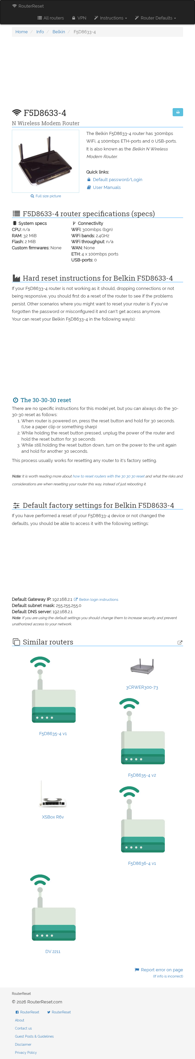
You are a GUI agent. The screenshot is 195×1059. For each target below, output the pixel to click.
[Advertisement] (97, 75)
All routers (53, 17)
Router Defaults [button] (157, 17)
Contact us (23, 1028)
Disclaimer (23, 1044)
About (19, 1020)
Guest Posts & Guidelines (34, 1036)
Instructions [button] (112, 17)
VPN (81, 17)
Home (21, 31)
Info (40, 31)
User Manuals (106, 187)
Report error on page (161, 972)
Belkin (59, 31)
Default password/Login (117, 179)
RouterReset (30, 6)
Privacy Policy (26, 1052)
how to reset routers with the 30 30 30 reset (108, 476)
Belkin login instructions (98, 599)
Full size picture (48, 196)
